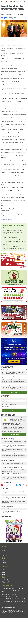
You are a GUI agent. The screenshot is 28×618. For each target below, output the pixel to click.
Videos (3, 564)
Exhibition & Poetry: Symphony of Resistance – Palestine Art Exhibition (13, 380)
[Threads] (23, 485)
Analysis (3, 550)
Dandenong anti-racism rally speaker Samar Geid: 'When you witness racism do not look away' (13, 466)
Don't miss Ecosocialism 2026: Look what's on (13, 463)
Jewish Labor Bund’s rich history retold (11, 505)
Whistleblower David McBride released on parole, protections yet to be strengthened (13, 494)
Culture (21, 14)
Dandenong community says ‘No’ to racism (12, 491)
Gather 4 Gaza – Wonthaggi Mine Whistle (11, 376)
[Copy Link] (15, 18)
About (3, 569)
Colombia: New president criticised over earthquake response (14, 512)
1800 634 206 (14, 246)
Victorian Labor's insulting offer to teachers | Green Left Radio (14, 450)
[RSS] (26, 485)
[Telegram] (17, 485)
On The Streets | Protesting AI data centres (12, 453)
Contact (3, 572)
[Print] (10, 18)
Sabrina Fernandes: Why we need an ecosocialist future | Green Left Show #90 (13, 456)
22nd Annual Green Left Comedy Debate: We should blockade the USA (12, 388)
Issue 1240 (16, 14)
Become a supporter (8, 240)
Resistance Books (6, 581)
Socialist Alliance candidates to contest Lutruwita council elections (13, 498)
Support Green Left (8, 415)
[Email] (12, 18)
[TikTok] (10, 485)
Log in (25, 1)
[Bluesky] (7, 18)
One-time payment (10, 243)
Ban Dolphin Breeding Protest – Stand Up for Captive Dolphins (12, 373)
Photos (3, 561)
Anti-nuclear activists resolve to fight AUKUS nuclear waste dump (12, 508)
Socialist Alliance (6, 583)
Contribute (4, 571)
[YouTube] (2, 485)
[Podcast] (5, 485)
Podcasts (4, 562)
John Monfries (5, 12)
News (3, 549)
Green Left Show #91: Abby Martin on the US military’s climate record (12, 502)
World (3, 552)
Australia (10, 219)
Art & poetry (4, 219)
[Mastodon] (2, 18)
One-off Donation (10, 236)
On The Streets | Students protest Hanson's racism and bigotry (14, 442)
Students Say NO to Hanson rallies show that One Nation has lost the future (13, 474)
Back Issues (4, 555)
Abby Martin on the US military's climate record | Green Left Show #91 (13, 446)
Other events (14, 392)
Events (3, 574)
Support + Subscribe (16, 1)
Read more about (8, 607)
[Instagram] (13, 485)
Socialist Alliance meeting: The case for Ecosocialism (11, 384)
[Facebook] (5, 18)
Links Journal (5, 579)
